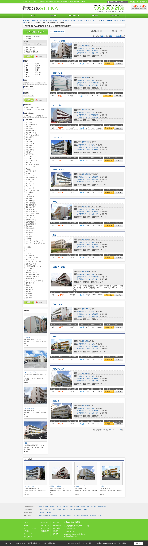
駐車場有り (56, 534)
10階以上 (29, 289)
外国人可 (29, 162)
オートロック (31, 260)
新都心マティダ (58, 369)
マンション (36, 36)
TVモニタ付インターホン (34, 262)
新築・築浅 (56, 528)
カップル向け (31, 171)
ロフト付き (30, 181)
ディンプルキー (31, 268)
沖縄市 (46, 506)
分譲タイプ (30, 148)
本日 (38, 107)
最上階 (29, 293)
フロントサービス (32, 274)
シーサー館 (57, 105)
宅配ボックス (31, 264)
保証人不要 (30, 137)
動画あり (40, 116)
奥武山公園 (84, 515)
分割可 (29, 145)
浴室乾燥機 (30, 222)
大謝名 (53, 509)
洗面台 (29, 226)
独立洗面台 (30, 232)
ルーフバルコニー (32, 190)
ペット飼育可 (31, 122)
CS (27, 249)
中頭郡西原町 (102, 506)
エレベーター (31, 194)
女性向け (29, 173)
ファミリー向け (31, 175)
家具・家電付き (31, 203)
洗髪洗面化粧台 (31, 228)
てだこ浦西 (42, 515)
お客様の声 (44, 522)
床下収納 (29, 239)
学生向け (29, 169)
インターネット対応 (33, 257)
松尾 (71, 509)
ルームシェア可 (31, 167)
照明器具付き (31, 196)
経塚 (48, 515)
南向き (29, 296)
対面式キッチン (31, 215)
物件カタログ (28, 537)
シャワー (29, 230)
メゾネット (30, 184)
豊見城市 (94, 506)
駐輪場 (29, 198)
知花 (79, 509)
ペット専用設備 (31, 124)
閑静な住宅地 (31, 131)
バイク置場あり (31, 201)
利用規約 (26, 531)
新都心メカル (57, 73)
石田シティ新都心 (59, 267)
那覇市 (84, 45)
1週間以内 (40, 109)
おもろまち (94, 53)
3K (38, 70)
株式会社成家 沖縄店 (72, 522)
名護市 (52, 506)
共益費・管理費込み (32, 52)
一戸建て (28, 38)
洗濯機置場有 (31, 205)
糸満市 (77, 506)
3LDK (39, 72)
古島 (92, 48)
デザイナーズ (31, 133)
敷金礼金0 (56, 522)
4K (26, 74)
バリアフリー (31, 143)
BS (27, 251)
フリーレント (31, 156)
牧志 (78, 515)
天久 (48, 509)
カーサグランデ (58, 137)
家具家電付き (57, 525)
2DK (38, 68)
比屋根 (84, 509)
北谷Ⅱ (27, 443)
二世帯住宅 (30, 154)
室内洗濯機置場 (31, 177)
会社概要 (26, 525)
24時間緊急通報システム (34, 266)
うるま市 (58, 506)
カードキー (30, 158)
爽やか (55, 202)
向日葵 (55, 336)
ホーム (26, 522)
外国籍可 (55, 531)
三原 (75, 509)
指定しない (29, 107)
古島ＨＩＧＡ (57, 304)
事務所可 (29, 139)
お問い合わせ (45, 525)
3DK (27, 72)
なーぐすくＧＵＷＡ (30, 372)
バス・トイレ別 (31, 217)
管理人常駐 (30, 150)
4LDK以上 (29, 76)
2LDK (27, 70)
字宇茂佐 (65, 509)
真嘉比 (88, 174)
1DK (27, 66)
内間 (87, 206)
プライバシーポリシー (31, 528)
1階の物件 (30, 287)
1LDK (39, 66)
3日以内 (28, 109)
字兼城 (59, 509)
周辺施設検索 (45, 531)
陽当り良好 (30, 128)
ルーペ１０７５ (58, 169)
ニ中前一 (27, 337)
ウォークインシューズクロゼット (35, 244)
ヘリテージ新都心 (59, 41)
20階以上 (29, 291)
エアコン (29, 234)
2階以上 (29, 285)
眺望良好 (29, 152)
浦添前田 (54, 515)
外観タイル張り (31, 207)
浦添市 (84, 206)
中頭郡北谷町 (85, 506)
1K (38, 64)
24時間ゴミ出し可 (32, 276)
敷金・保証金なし (31, 47)
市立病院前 (94, 50)
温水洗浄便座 (31, 224)
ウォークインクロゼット (34, 241)
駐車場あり (30, 283)
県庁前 (69, 515)
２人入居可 (30, 141)
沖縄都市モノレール (83, 48)
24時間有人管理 (31, 272)
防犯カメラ (30, 270)
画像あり (28, 116)
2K (26, 68)
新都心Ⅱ (56, 401)
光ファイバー (31, 255)
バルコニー (30, 188)
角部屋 (29, 298)
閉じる (138, 543)
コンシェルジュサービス (34, 281)
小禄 (44, 509)
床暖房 (29, 237)
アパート (28, 36)
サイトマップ (28, 534)
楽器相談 (29, 126)
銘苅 (87, 45)
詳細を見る (108, 63)
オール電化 (30, 192)
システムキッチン (32, 213)
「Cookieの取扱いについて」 (110, 543)
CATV (28, 253)
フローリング (31, 179)
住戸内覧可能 (31, 279)
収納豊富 (29, 247)
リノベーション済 (32, 135)
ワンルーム (29, 64)
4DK (38, 74)
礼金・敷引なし (30, 50)
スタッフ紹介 (45, 528)
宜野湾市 (65, 506)
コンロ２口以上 (31, 209)
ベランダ (29, 186)
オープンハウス (31, 160)
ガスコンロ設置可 (32, 165)
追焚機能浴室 (31, 220)
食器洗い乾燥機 (31, 211)
